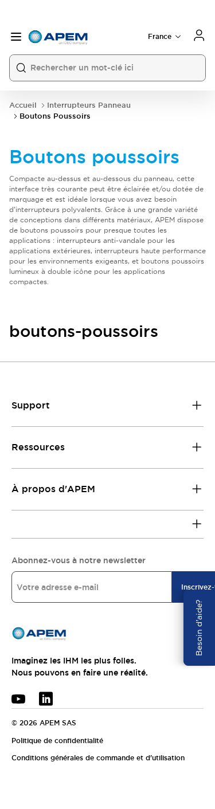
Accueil (23, 105)
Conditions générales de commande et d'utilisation (98, 758)
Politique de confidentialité (57, 740)
